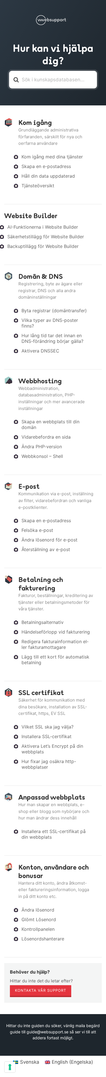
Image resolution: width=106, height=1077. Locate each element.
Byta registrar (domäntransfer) (54, 310)
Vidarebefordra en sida (46, 437)
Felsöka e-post (37, 530)
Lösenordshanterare (42, 939)
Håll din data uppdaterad (48, 176)
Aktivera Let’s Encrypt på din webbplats (52, 749)
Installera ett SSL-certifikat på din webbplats (53, 834)
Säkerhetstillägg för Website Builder (45, 236)
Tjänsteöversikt (37, 185)
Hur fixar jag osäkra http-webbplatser (48, 764)
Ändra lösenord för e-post (49, 540)
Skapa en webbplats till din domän (50, 424)
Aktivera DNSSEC (40, 351)
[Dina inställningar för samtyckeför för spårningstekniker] (10, 1067)
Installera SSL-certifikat (46, 736)
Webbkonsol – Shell (42, 456)
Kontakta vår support (40, 990)
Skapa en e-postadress (46, 166)
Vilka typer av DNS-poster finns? (49, 323)
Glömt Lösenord (38, 919)
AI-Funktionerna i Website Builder (42, 227)
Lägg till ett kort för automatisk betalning (55, 659)
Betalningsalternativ (42, 622)
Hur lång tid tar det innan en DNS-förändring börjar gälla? (52, 338)
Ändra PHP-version (41, 446)
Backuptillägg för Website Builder (43, 246)
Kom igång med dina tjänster (52, 157)
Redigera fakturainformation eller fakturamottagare (54, 644)
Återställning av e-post (45, 549)
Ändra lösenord (37, 910)
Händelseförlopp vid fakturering (55, 632)
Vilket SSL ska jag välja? (47, 727)
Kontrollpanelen (38, 929)
